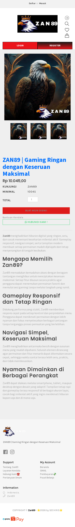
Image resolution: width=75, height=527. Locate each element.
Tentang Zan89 (10, 467)
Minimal (9, 191)
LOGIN (20, 45)
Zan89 (31, 510)
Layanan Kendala (11, 470)
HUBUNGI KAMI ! (37, 222)
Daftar (32, 3)
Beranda (44, 467)
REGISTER (55, 45)
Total (7, 200)
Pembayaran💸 (48, 474)
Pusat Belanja (47, 477)
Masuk (42, 3)
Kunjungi (10, 186)
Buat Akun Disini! (36, 210)
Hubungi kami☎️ (11, 474)
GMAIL (43, 470)
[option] (37, 87)
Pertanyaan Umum (12, 477)
